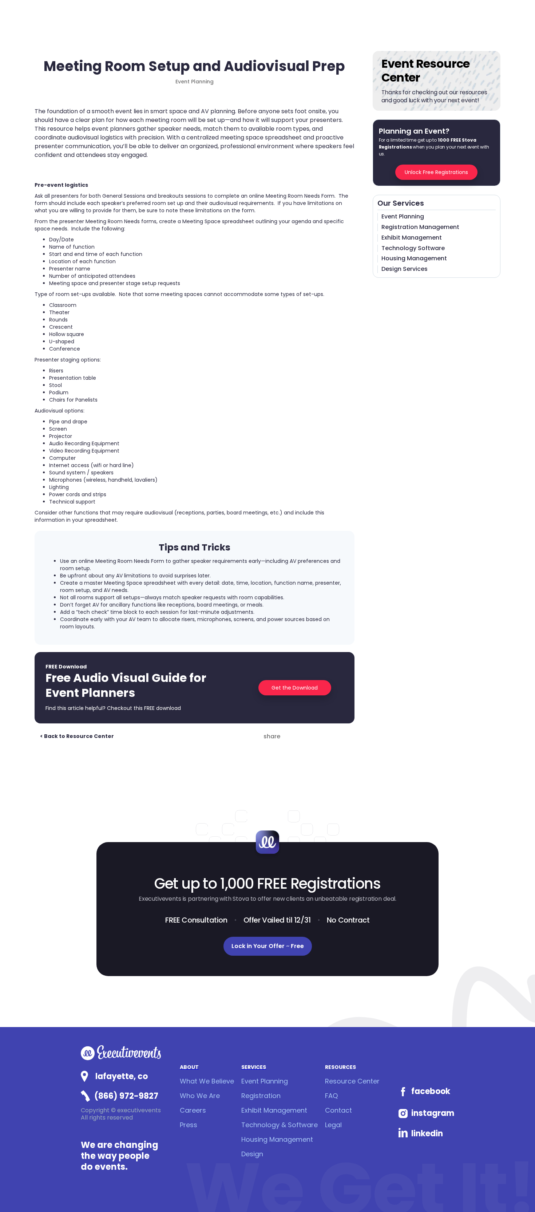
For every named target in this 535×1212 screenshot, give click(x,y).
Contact (338, 1110)
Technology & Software (279, 1124)
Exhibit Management (411, 238)
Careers (193, 1110)
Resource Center (352, 1081)
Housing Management (414, 258)
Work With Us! (503, 1192)
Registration (261, 1095)
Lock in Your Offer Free (267, 946)
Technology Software (413, 248)
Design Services (404, 269)
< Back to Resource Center (77, 736)
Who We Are (200, 1095)
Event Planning (402, 217)
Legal (333, 1124)
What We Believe (207, 1081)
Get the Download (295, 687)
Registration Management (420, 227)
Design (252, 1153)
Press (188, 1124)
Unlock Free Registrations (436, 172)
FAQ (331, 1095)
